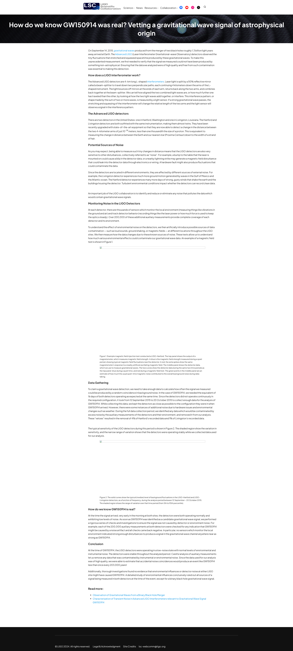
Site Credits (129, 646)
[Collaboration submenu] (177, 8)
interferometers (155, 81)
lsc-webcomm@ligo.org (152, 646)
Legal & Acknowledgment (106, 646)
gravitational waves (124, 50)
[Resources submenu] (157, 8)
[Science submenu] (133, 8)
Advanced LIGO (123, 54)
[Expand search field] (205, 7)
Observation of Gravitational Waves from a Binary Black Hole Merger (129, 595)
